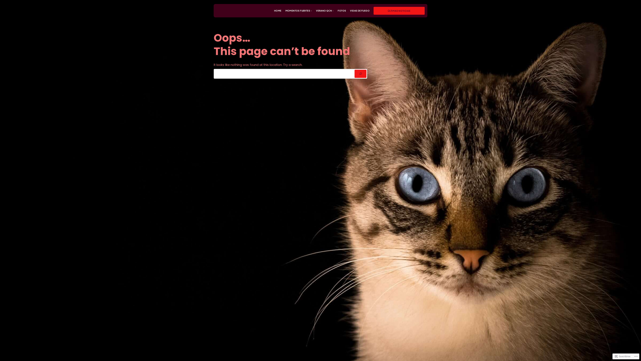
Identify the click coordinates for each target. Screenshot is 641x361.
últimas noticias (399, 10)
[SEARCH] (360, 74)
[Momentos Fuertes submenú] (311, 10)
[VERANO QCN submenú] (333, 10)
